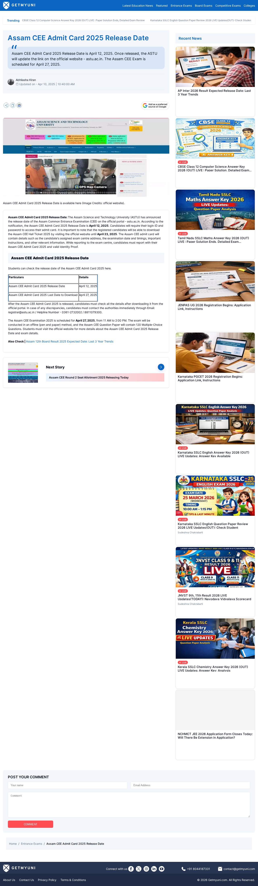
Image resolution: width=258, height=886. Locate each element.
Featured (162, 5)
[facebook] (131, 869)
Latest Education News (138, 5)
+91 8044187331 (198, 868)
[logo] (19, 5)
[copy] (12, 106)
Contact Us (26, 880)
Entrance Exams (181, 5)
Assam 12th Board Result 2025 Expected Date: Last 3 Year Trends (69, 341)
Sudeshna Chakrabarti (190, 532)
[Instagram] (146, 869)
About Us (9, 880)
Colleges (249, 5)
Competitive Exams (228, 5)
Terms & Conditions (73, 880)
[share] (6, 106)
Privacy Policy (47, 880)
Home (13, 843)
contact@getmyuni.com (239, 868)
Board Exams (203, 5)
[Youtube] (161, 869)
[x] (138, 869)
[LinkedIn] (154, 869)
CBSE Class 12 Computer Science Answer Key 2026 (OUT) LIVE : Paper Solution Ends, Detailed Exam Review (83, 20)
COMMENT (30, 824)
